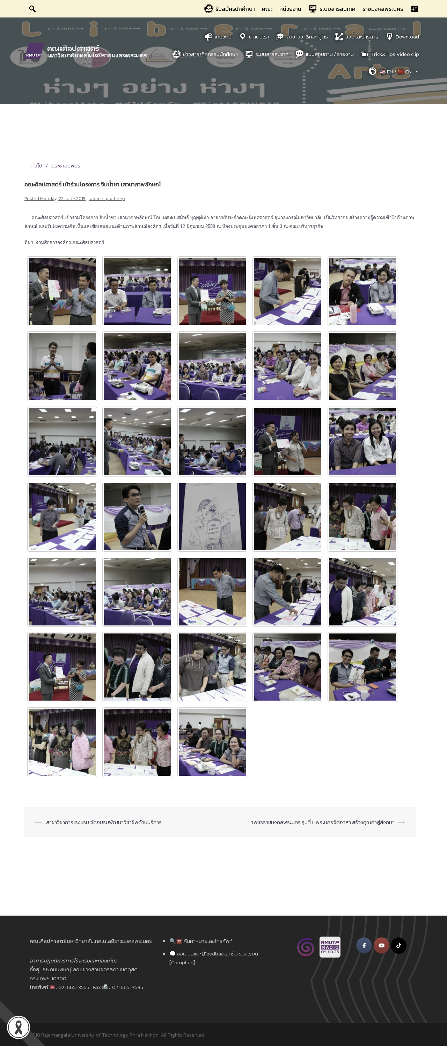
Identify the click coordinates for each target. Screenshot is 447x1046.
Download (407, 37)
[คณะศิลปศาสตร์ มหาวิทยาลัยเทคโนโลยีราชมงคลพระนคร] (87, 50)
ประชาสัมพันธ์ (65, 166)
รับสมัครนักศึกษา (235, 9)
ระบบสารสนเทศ (338, 9)
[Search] (32, 8)
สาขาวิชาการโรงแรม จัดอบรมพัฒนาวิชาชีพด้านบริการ (104, 822)
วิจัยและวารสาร (361, 37)
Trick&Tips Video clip (395, 54)
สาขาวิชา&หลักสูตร (307, 37)
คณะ (267, 9)
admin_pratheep (107, 198)
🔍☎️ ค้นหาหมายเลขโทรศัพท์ (201, 941)
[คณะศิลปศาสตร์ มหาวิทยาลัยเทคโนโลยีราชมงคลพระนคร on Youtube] (381, 945)
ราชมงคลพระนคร (382, 9)
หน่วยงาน (290, 9)
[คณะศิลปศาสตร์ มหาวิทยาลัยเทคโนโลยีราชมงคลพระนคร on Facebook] (364, 945)
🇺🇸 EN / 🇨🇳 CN (395, 71)
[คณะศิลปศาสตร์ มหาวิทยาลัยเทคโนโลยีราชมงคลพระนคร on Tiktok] (398, 945)
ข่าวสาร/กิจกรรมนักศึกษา (210, 54)
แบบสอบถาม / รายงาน (330, 54)
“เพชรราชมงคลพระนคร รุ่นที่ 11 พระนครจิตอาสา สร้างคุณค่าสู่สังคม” (322, 822)
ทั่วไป (36, 166)
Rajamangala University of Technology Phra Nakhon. (100, 1035)
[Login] (414, 8)
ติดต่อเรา (259, 37)
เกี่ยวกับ (223, 37)
